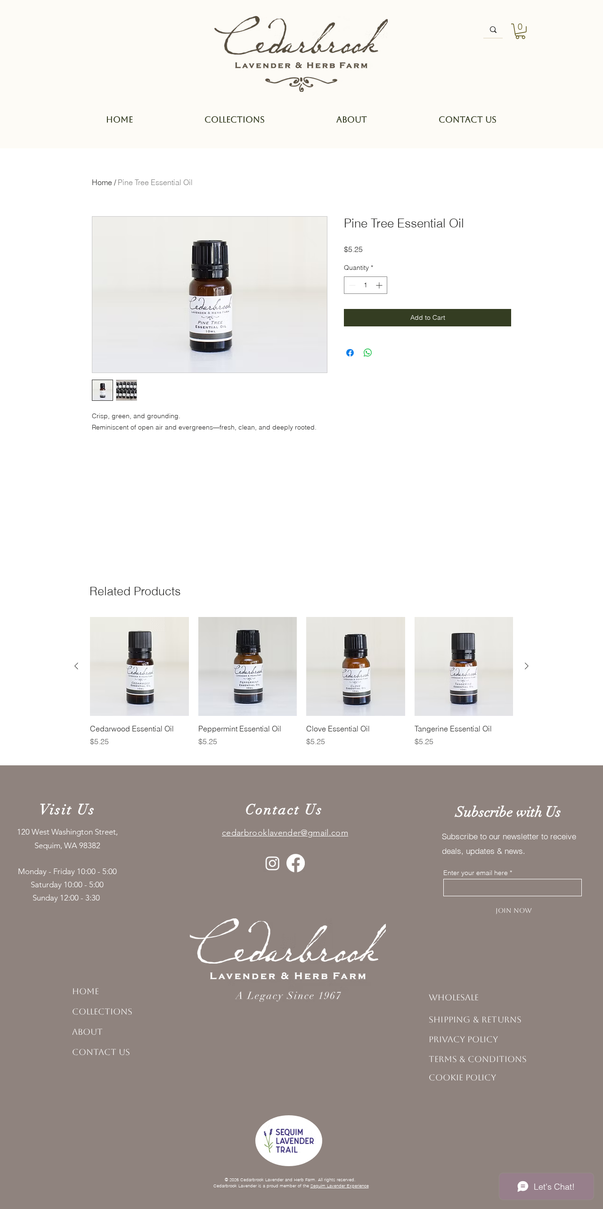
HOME (85, 991)
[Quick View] (139, 666)
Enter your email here (475, 872)
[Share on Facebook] (350, 352)
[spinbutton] (365, 285)
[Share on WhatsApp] (368, 352)
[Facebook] (295, 863)
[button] (520, 31)
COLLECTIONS (102, 1011)
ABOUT (87, 1032)
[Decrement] (351, 285)
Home (102, 182)
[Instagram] (272, 863)
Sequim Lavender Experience (339, 1185)
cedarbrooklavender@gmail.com (285, 833)
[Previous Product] (76, 666)
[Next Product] (526, 666)
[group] (301, 687)
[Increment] (380, 285)
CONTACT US (101, 1052)
